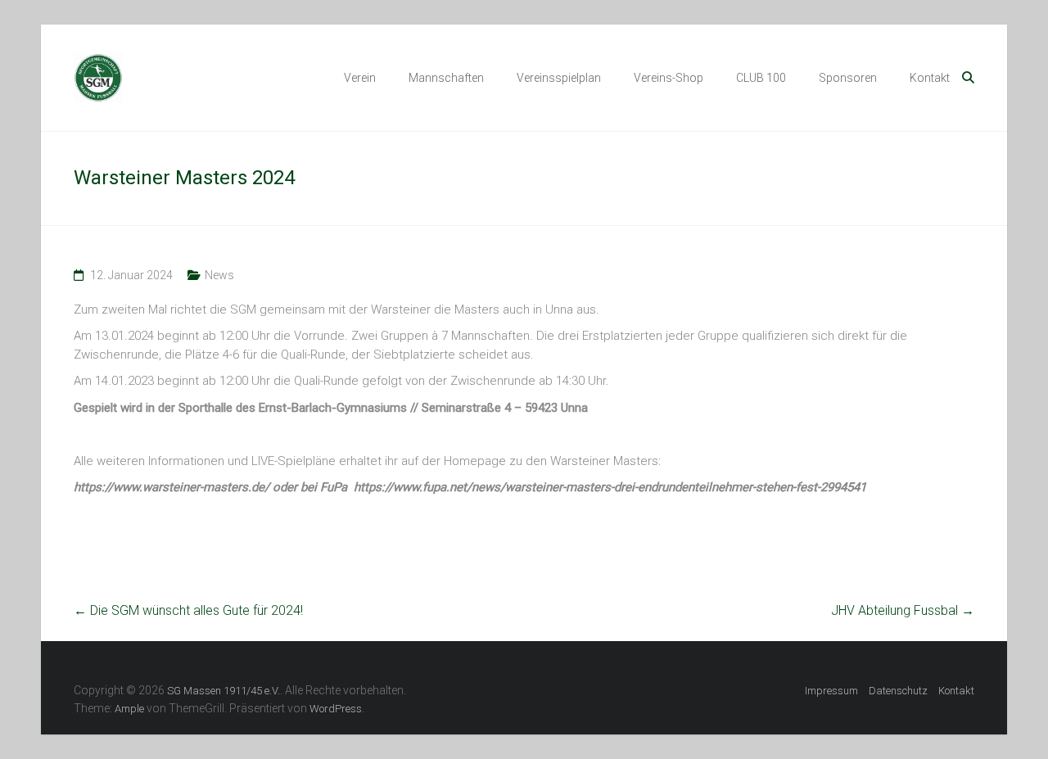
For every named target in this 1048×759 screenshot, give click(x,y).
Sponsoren (848, 77)
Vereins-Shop (668, 77)
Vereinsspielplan (559, 77)
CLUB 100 (761, 77)
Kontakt (930, 77)
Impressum (831, 690)
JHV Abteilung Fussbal (902, 610)
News (219, 275)
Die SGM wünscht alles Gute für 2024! (188, 610)
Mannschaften (446, 77)
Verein (360, 77)
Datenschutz (898, 690)
